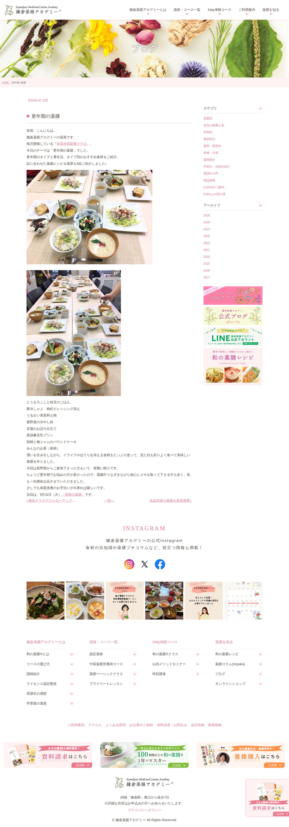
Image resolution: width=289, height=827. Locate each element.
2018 (206, 270)
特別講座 (159, 674)
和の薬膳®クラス (165, 654)
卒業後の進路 (37, 703)
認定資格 (96, 654)
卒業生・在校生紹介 (216, 166)
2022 (206, 243)
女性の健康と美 (213, 125)
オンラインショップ (230, 684)
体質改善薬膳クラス (72, 144)
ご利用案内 (246, 10)
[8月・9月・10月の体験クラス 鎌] (243, 601)
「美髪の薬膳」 (73, 494)
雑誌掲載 (209, 180)
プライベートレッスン (106, 684)
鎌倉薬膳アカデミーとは (148, 10)
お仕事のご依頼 (141, 725)
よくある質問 (116, 725)
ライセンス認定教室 (42, 684)
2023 (206, 236)
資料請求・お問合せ (172, 725)
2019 (206, 263)
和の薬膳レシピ (227, 654)
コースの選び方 (38, 664)
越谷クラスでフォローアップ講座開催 (52, 501)
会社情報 (197, 725)
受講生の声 (210, 173)
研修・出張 (210, 152)
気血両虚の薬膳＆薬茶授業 (170, 501)
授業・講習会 (212, 145)
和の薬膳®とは (38, 654)
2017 (206, 277)
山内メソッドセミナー (169, 664)
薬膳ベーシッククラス (106, 674)
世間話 (207, 132)
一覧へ (109, 501)
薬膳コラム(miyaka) (230, 664)
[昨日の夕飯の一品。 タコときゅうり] (45, 601)
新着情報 (215, 725)
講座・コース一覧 (187, 10)
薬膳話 (207, 118)
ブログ (220, 674)
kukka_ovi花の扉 (214, 194)
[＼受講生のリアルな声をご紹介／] (125, 601)
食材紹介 (209, 139)
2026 (206, 215)
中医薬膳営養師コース (106, 664)
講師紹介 (209, 159)
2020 (206, 256)
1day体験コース (219, 10)
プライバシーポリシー (144, 810)
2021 (206, 249)
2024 (206, 229)
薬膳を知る (270, 10)
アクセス (95, 725)
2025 (206, 222)
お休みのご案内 (213, 187)
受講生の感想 (37, 693)
